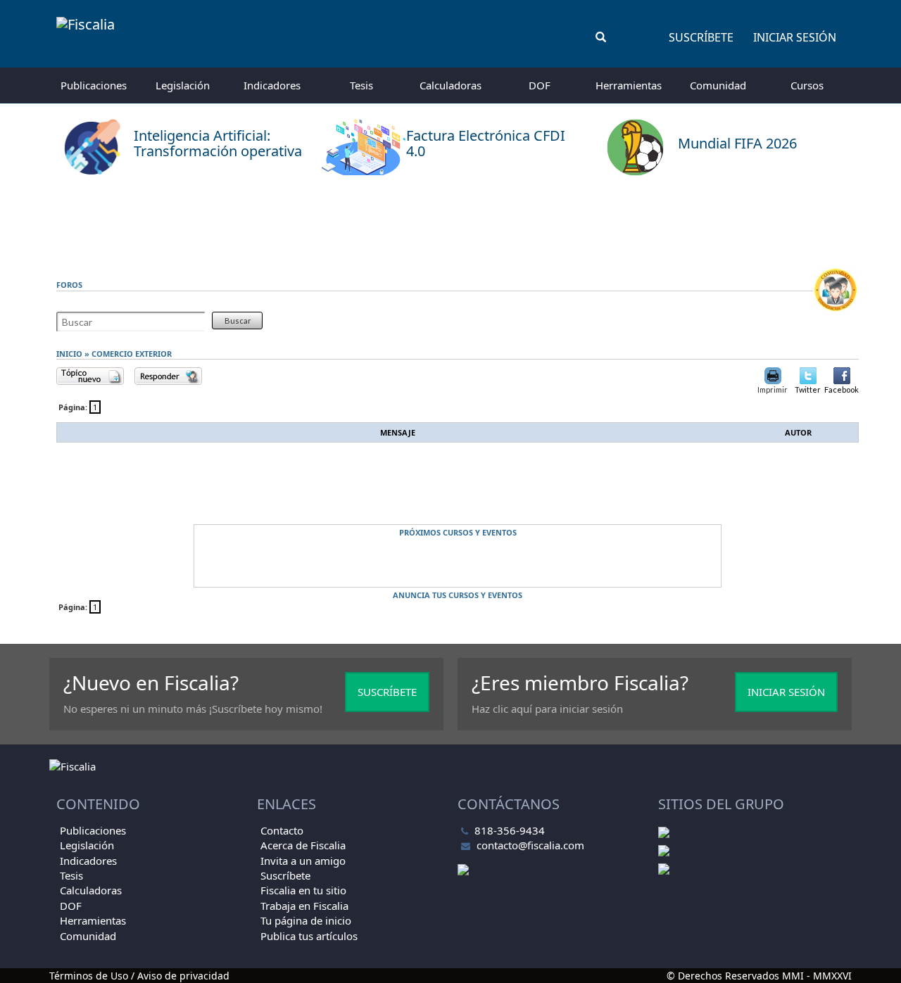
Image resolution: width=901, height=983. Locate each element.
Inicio (69, 353)
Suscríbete (701, 37)
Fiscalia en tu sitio (303, 890)
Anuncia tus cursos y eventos (457, 595)
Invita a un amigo (303, 861)
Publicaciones (94, 85)
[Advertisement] (450, 221)
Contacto (281, 830)
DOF (539, 85)
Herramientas (629, 85)
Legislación (183, 85)
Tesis (361, 85)
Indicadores (272, 85)
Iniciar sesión (794, 37)
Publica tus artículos (309, 936)
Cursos (807, 85)
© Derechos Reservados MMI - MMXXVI (759, 975)
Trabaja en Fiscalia (304, 906)
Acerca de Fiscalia (303, 845)
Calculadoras (450, 85)
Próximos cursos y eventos (458, 532)
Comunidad (718, 85)
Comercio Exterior (132, 353)
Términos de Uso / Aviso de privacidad (139, 975)
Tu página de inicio (305, 920)
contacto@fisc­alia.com (530, 845)
